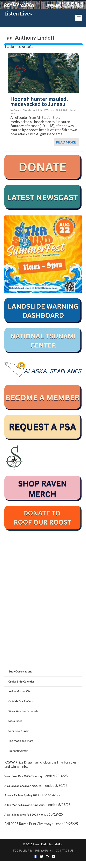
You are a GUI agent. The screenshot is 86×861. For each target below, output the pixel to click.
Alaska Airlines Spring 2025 (21, 795)
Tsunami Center (18, 750)
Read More (66, 142)
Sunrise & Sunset (18, 731)
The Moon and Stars (20, 740)
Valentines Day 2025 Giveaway (23, 776)
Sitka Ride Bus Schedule (23, 711)
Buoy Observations (20, 671)
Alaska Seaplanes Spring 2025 (23, 785)
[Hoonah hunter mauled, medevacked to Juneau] (43, 73)
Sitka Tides (15, 721)
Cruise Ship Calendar (21, 681)
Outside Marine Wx (20, 701)
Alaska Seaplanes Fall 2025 (21, 814)
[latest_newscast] (43, 208)
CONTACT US (64, 850)
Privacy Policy (44, 850)
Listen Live (17, 13)
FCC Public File (22, 850)
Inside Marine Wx (19, 691)
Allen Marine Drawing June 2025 (24, 805)
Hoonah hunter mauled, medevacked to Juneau (39, 101)
